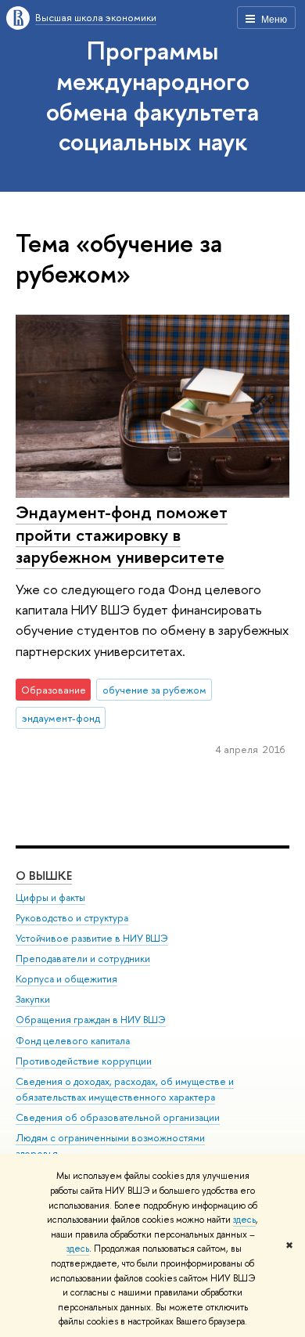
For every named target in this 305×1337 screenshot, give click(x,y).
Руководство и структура (72, 917)
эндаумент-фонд (61, 718)
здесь (244, 1219)
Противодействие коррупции (84, 1061)
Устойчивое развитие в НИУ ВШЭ (92, 938)
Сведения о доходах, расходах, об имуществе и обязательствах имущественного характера (125, 1089)
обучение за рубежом (154, 690)
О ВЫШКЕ (44, 875)
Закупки (33, 999)
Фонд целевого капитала (73, 1040)
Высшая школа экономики (95, 17)
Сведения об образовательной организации (118, 1117)
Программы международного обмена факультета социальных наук (152, 95)
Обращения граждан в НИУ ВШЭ (91, 1019)
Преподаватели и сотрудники (83, 958)
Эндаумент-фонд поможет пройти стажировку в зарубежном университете (122, 534)
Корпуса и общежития (66, 979)
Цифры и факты (50, 897)
